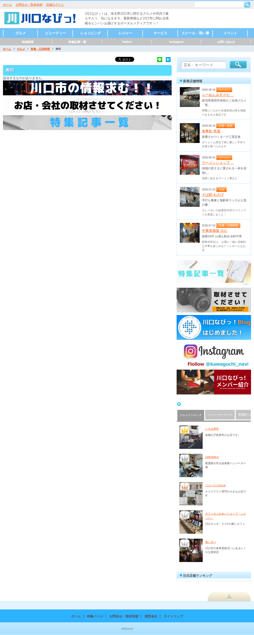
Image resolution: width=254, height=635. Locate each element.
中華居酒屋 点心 (214, 231)
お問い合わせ (226, 42)
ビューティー (55, 33)
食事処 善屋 (211, 131)
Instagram (176, 42)
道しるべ (210, 541)
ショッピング (90, 33)
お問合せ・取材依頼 (29, 4)
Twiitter (127, 42)
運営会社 (151, 616)
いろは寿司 (212, 428)
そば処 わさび (213, 195)
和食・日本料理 (40, 48)
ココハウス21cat (215, 485)
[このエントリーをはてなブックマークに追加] (168, 59)
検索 (247, 4)
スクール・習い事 (195, 33)
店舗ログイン (55, 4)
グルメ (20, 33)
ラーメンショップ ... (218, 163)
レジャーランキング (220, 414)
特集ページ (95, 616)
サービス (160, 33)
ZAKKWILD (212, 457)
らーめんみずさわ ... (218, 95)
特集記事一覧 (77, 42)
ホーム (7, 4)
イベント (230, 33)
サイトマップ (173, 616)
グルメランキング (191, 415)
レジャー (125, 33)
